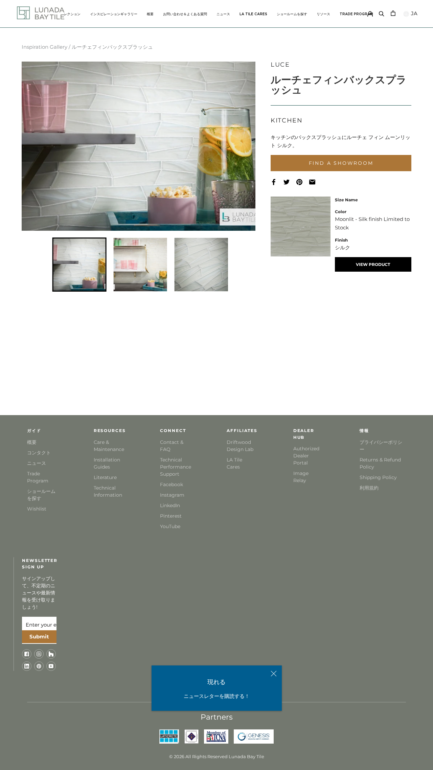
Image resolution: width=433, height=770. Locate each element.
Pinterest (171, 516)
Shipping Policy (378, 477)
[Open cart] (393, 13)
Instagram (172, 495)
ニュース (223, 14)
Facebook (171, 484)
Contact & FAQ (171, 445)
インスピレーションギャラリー (113, 14)
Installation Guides (107, 463)
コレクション (70, 14)
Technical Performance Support (174, 467)
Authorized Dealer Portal (306, 456)
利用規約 (369, 488)
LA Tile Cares (234, 463)
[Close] (274, 674)
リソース (323, 14)
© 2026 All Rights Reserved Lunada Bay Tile (216, 756)
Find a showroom (341, 163)
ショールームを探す (292, 14)
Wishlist (36, 509)
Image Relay (301, 476)
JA (413, 13)
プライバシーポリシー (381, 445)
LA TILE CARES (253, 14)
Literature (105, 477)
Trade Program (356, 14)
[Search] (381, 13)
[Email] (315, 182)
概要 (150, 14)
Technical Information (108, 491)
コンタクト (39, 453)
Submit (39, 636)
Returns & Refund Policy (380, 463)
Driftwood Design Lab (240, 445)
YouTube (170, 526)
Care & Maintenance (108, 445)
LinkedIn (170, 505)
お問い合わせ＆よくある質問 (185, 14)
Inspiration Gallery (44, 47)
